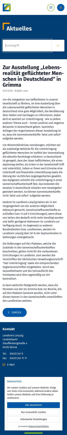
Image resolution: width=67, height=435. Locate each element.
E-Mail (11, 364)
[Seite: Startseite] (7, 7)
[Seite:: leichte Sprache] (50, 7)
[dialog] (33, 403)
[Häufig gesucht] (57, 45)
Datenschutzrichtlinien (39, 426)
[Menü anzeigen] (60, 7)
